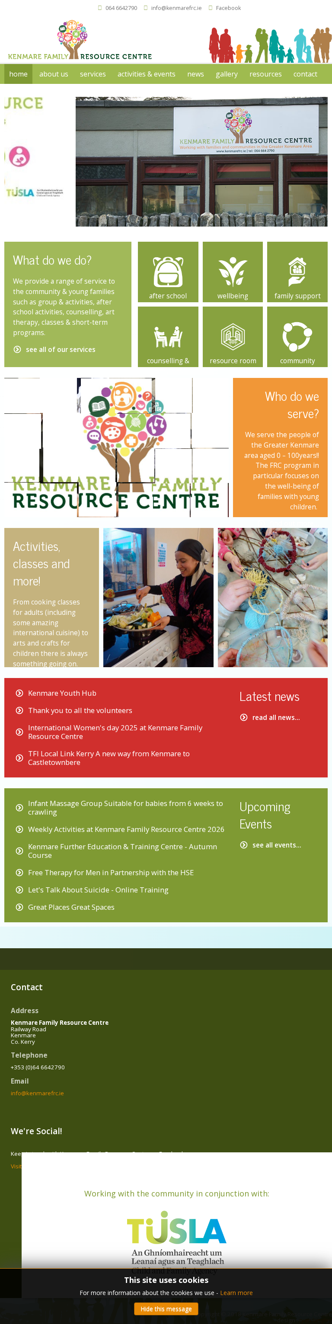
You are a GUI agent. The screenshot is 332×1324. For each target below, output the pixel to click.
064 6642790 (121, 8)
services (93, 74)
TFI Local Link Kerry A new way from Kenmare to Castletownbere (109, 757)
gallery (227, 74)
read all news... (276, 717)
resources (265, 74)
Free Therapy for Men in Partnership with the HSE (111, 872)
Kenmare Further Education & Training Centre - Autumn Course (122, 850)
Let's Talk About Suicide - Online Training (98, 890)
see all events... (276, 845)
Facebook (228, 8)
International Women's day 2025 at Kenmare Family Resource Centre (115, 732)
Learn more (236, 1293)
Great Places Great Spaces (71, 907)
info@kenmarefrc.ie (176, 8)
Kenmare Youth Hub (62, 693)
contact (305, 74)
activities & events (147, 74)
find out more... (294, 523)
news (195, 74)
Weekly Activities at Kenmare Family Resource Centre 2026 (126, 829)
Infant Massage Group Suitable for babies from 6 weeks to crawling (125, 807)
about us (53, 74)
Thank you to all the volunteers (80, 710)
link (167, 247)
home (18, 74)
